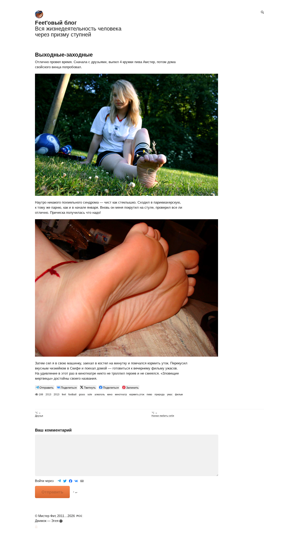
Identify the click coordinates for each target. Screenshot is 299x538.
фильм (179, 394)
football (72, 394)
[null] (44, 387)
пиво (149, 394)
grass (82, 394)
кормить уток (136, 394)
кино (109, 394)
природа (160, 394)
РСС (79, 516)
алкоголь (100, 394)
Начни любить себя (163, 415)
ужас (169, 394)
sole (89, 394)
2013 (56, 394)
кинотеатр (121, 394)
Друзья (39, 415)
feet (64, 394)
